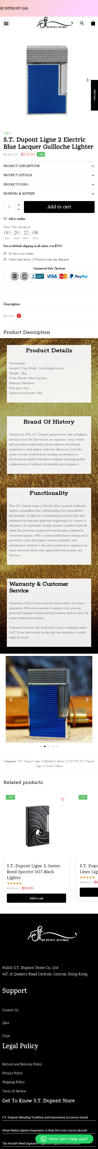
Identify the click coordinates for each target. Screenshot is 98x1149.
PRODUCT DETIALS (17, 175)
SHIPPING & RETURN (19, 193)
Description (11, 304)
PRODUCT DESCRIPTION (21, 166)
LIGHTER (71, 761)
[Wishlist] (62, 799)
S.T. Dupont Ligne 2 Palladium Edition (41, 761)
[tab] (49, 304)
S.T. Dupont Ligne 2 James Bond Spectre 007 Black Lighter (33, 872)
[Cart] (93, 23)
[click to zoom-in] (49, 80)
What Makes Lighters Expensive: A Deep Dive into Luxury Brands (44, 1131)
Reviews (11, 315)
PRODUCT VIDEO (15, 184)
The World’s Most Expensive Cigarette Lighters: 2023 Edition (41, 1144)
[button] (6, 23)
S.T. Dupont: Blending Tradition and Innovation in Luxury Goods (45, 1118)
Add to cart (59, 207)
